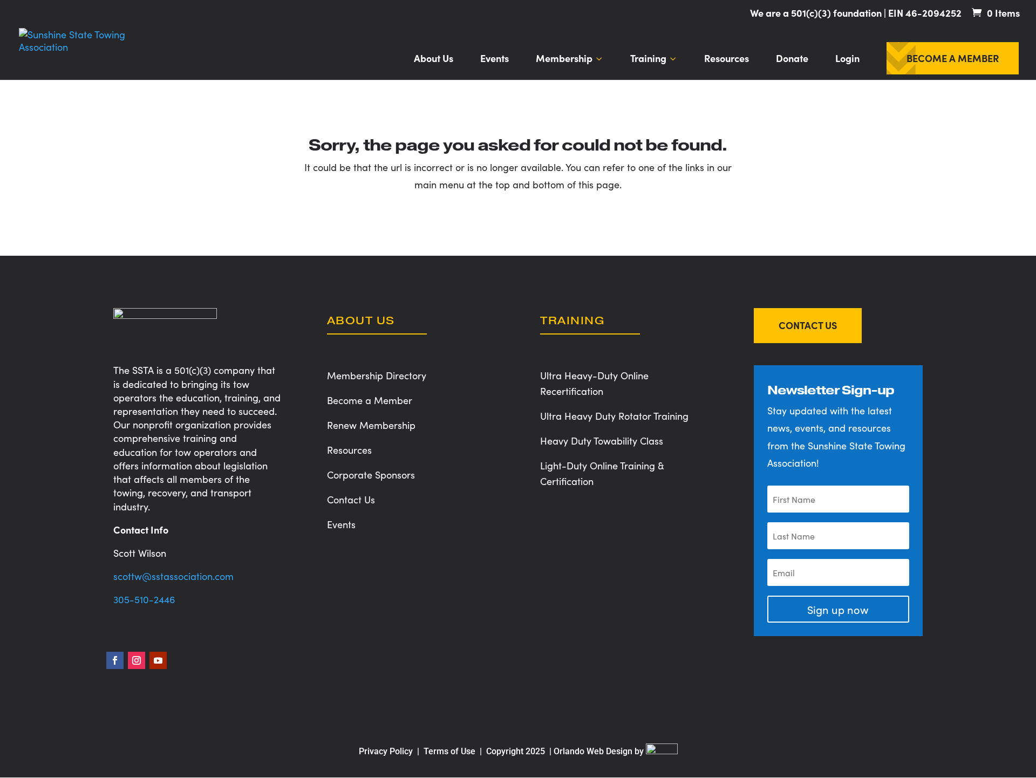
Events (494, 59)
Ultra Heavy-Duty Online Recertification (594, 383)
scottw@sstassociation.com (173, 576)
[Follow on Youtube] (158, 660)
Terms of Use (451, 751)
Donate (792, 59)
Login (847, 59)
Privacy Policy (386, 751)
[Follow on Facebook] (115, 660)
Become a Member (952, 59)
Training (648, 59)
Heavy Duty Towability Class (601, 440)
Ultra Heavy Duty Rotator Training (614, 415)
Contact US (808, 325)
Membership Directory (376, 375)
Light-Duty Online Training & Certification (602, 473)
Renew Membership (371, 425)
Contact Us (351, 499)
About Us (433, 59)
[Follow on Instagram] (136, 660)
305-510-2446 (144, 599)
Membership (564, 59)
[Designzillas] (662, 751)
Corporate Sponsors (371, 474)
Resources (726, 59)
